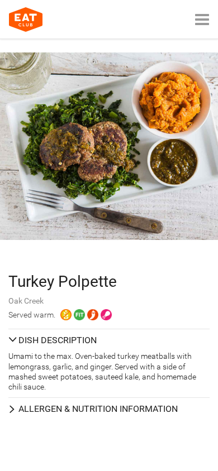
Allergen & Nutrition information (98, 408)
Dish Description (57, 340)
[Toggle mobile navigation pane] (202, 19)
